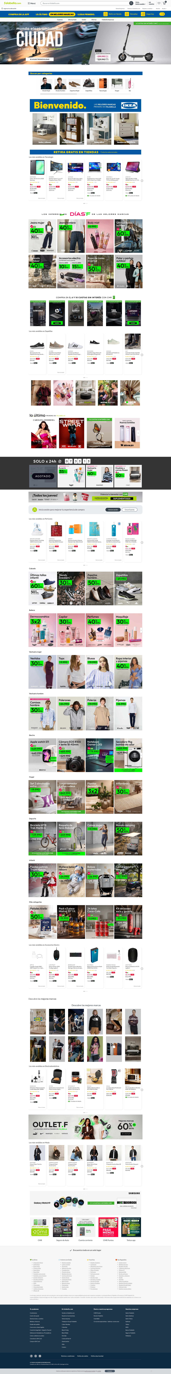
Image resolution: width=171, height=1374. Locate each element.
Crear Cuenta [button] (129, 510)
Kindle (121, 1277)
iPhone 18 (36, 1290)
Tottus (127, 1324)
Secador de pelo (123, 1266)
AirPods (121, 1279)
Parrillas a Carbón (95, 1279)
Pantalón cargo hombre (39, 1275)
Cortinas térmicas (67, 1275)
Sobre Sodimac (130, 1316)
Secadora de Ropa (38, 1279)
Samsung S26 (122, 1272)
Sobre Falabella (130, 1313)
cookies (99, 1371)
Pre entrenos (94, 1289)
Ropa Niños (36, 1270)
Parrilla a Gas (94, 1277)
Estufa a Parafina (95, 1283)
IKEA (34, 1283)
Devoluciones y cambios (36, 1318)
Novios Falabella (98, 1316)
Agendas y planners (124, 1275)
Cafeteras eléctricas (124, 1268)
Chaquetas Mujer (38, 1262)
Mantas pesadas (66, 1262)
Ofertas (93, 20)
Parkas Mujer (65, 1277)
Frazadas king (65, 1270)
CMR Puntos (97, 1313)
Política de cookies (82, 1356)
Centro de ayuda (34, 1316)
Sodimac (128, 1321)
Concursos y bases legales (37, 1327)
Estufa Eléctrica (37, 1281)
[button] (87, 3)
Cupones (60, 20)
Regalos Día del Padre (125, 1285)
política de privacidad (90, 1371)
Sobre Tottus (129, 1318)
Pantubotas (65, 1285)
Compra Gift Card (35, 1341)
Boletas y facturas (35, 1321)
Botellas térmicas (66, 1274)
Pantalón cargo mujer (39, 1274)
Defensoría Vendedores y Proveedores (40, 1333)
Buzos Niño (36, 1266)
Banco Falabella (130, 1330)
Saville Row (36, 1264)
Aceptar (110, 1371)
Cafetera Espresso (38, 1289)
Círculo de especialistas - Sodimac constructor (106, 1321)
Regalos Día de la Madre (125, 1283)
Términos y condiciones (67, 1356)
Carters (64, 1347)
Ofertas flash (72, 20)
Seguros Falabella (130, 1333)
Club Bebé (96, 1318)
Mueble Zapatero (95, 1262)
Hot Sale (64, 1335)
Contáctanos (33, 1313)
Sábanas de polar (66, 1268)
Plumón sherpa (66, 1272)
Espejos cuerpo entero (125, 1289)
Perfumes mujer (94, 1274)
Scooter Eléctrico (38, 1277)
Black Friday (65, 1330)
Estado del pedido (35, 1324)
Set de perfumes (123, 1274)
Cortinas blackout (95, 1268)
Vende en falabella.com (68, 1313)
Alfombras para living (96, 1266)
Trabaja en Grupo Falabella (69, 1321)
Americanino (65, 1341)
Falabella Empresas (108, 20)
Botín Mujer (65, 1281)
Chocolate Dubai (38, 1287)
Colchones (93, 1264)
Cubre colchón (66, 1264)
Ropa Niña (36, 1272)
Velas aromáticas (123, 1281)
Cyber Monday (66, 1324)
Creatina (92, 1285)
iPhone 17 (122, 1270)
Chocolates (36, 1285)
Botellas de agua (123, 1264)
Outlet (84, 20)
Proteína (92, 1287)
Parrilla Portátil (94, 1281)
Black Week (65, 1333)
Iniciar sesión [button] (113, 510)
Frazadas (64, 1289)
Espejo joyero (122, 1262)
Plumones (64, 1266)
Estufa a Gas (65, 1287)
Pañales (92, 1275)
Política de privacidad (97, 1356)
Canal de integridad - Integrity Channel (40, 1330)
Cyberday (64, 1327)
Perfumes (93, 1272)
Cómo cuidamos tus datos (37, 1335)
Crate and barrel (66, 1338)
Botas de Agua (66, 1283)
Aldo (63, 1344)
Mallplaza (128, 1335)
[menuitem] (146, 8)
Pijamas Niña (37, 1268)
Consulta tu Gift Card (36, 1338)
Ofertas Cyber (123, 1287)
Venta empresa (66, 1318)
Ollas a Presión (94, 1270)
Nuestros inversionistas (68, 1316)
